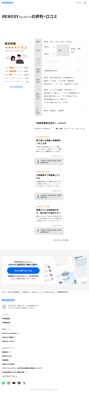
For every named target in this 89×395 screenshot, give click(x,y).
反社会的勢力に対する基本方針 (13, 372)
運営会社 (5, 352)
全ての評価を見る (16, 87)
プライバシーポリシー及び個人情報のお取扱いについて (22, 368)
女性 (72, 52)
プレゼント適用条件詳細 (17, 278)
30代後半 (43, 230)
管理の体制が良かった (51, 96)
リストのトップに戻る (61, 240)
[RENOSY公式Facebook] (19, 383)
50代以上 (69, 42)
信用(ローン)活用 (50, 81)
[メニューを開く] (84, 3)
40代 (62, 42)
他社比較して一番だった (52, 93)
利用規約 (5, 360)
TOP (3, 292)
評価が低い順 (80, 128)
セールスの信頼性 (56, 90)
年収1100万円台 (52, 230)
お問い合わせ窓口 (8, 364)
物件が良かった (70, 90)
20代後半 (43, 195)
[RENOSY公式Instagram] (8, 383)
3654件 (26, 71)
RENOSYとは (7, 356)
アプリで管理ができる (69, 96)
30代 (57, 42)
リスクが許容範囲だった (71, 93)
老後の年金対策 (55, 77)
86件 (27, 78)
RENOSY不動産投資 (13, 292)
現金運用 (70, 81)
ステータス (59, 84)
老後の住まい (48, 84)
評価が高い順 (68, 128)
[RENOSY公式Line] (3, 383)
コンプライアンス (8, 376)
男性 (79, 49)
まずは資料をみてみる (23, 270)
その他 (75, 84)
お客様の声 (25, 292)
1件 (27, 81)
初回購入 (53, 110)
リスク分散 (62, 81)
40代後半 (43, 160)
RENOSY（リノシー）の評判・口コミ (43, 292)
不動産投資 (6, 318)
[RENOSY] (44, 300)
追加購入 (61, 110)
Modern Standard (9, 333)
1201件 (26, 74)
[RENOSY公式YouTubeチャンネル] (14, 383)
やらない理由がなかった (52, 102)
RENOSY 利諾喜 (8, 337)
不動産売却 (6, 322)
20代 (51, 42)
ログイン (79, 3)
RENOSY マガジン (8, 341)
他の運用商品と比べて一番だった (55, 99)
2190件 (26, 68)
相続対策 (68, 84)
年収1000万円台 (52, 160)
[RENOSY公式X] (24, 383)
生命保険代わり (68, 77)
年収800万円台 (51, 195)
